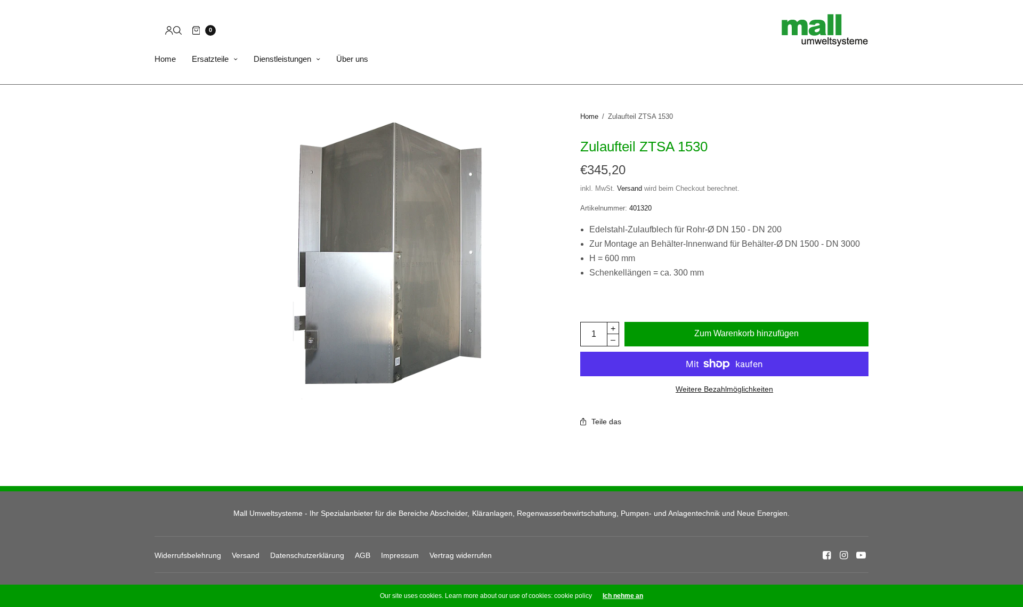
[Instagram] (844, 555)
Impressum (400, 555)
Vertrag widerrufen (460, 555)
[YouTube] (861, 555)
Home (165, 58)
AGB (362, 555)
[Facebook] (827, 555)
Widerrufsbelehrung (188, 555)
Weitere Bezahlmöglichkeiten (724, 389)
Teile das (606, 421)
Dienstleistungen (282, 58)
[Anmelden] (169, 30)
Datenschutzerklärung (307, 555)
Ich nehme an (623, 596)
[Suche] (177, 30)
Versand (629, 188)
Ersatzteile (210, 58)
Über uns (352, 58)
